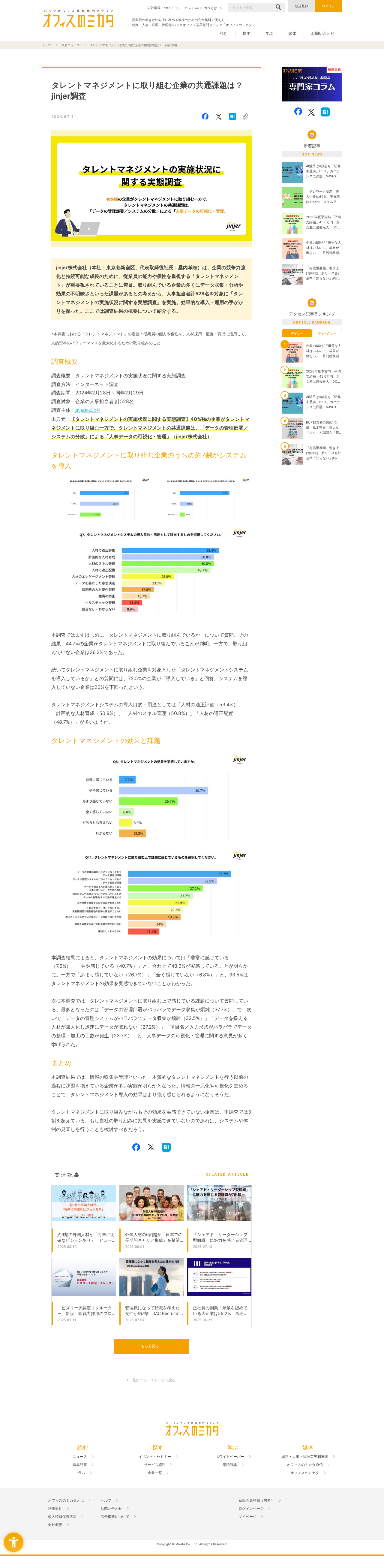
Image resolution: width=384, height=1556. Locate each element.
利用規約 (55, 1508)
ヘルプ (105, 1500)
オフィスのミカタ (304, 1473)
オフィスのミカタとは (66, 1500)
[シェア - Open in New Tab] (205, 116)
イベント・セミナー (155, 1456)
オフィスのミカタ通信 (305, 1465)
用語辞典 (230, 1465)
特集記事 (80, 1465)
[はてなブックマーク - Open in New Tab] (232, 116)
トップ (46, 45)
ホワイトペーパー (229, 1456)
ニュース (80, 1456)
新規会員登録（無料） (256, 1500)
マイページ (247, 1516)
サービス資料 (155, 1465)
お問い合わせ (322, 33)
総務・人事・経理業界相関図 (304, 1456)
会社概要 (55, 1525)
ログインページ (251, 1508)
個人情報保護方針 (62, 1516)
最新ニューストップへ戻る (154, 1380)
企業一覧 (155, 1473)
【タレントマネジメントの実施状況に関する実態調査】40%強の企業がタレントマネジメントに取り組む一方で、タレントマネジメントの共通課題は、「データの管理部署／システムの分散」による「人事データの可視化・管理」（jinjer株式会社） (150, 427)
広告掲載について (114, 1516)
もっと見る (150, 1346)
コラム (79, 1473)
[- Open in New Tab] (312, 84)
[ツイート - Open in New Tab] (218, 116)
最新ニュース (71, 45)
